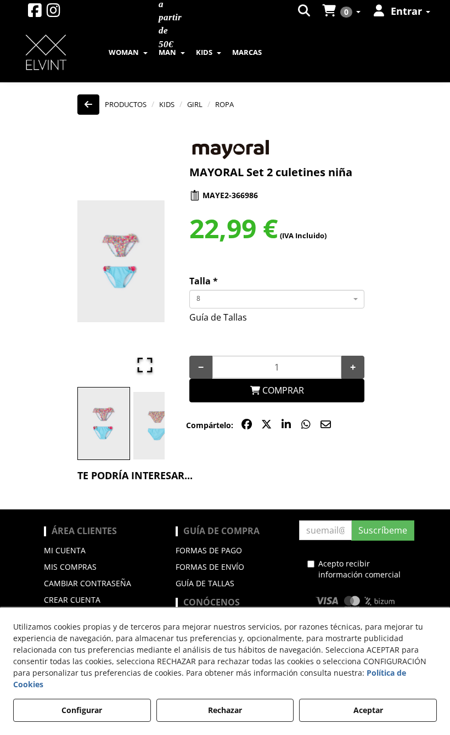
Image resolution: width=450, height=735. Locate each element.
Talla (203, 281)
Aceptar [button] (368, 710)
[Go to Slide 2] (157, 426)
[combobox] (276, 299)
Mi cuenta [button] (65, 550)
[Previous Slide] (101, 261)
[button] (35, 13)
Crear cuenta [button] (72, 599)
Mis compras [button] (70, 567)
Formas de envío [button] (210, 567)
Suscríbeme (382, 530)
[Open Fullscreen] (145, 365)
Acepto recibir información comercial (359, 569)
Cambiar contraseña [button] (87, 583)
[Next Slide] (140, 261)
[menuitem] (304, 11)
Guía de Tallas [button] (218, 317)
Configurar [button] (81, 710)
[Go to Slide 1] (103, 424)
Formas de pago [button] (209, 550)
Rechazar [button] (225, 710)
